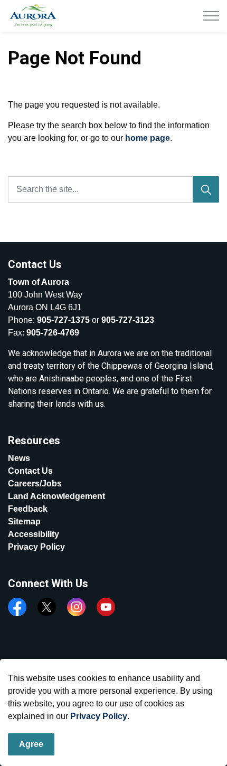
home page (147, 137)
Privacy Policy (98, 716)
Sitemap (24, 521)
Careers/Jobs (35, 483)
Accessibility (33, 534)
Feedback (28, 508)
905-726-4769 (52, 332)
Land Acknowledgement (56, 496)
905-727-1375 (63, 319)
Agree (31, 744)
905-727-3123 (127, 319)
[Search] (206, 189)
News (19, 458)
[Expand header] (211, 16)
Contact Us (30, 470)
